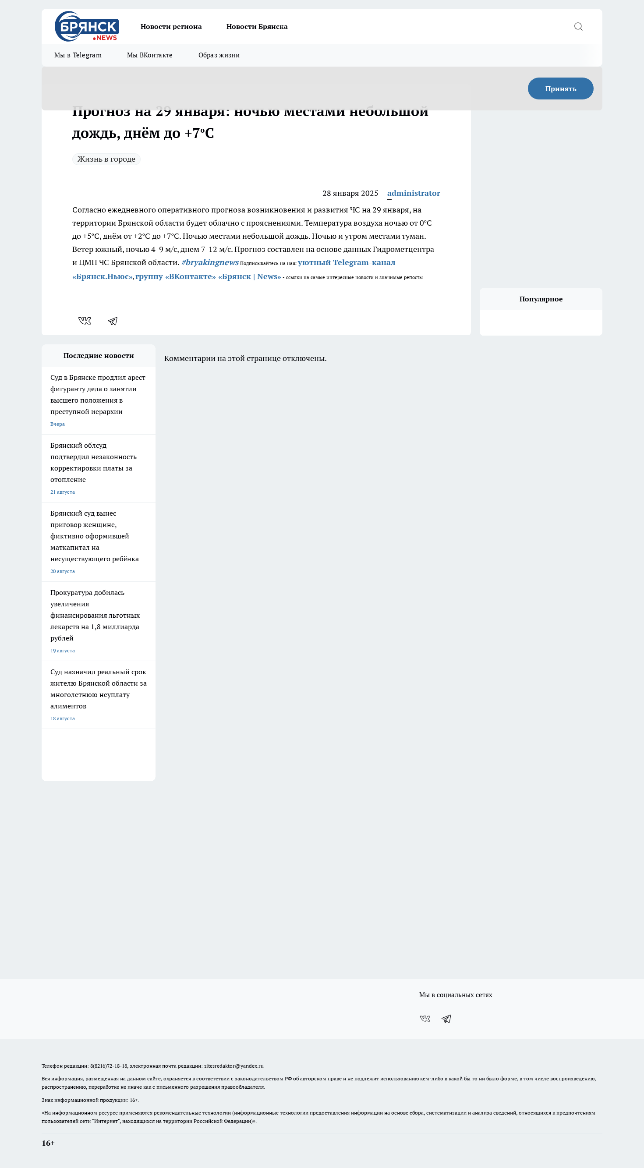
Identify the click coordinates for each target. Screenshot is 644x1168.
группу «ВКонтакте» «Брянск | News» (208, 276)
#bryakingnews (209, 262)
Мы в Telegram (78, 55)
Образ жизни (219, 55)
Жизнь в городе (106, 159)
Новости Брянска (257, 26)
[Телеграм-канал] (447, 1018)
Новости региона (171, 26)
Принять (561, 88)
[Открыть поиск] (578, 26)
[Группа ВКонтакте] (425, 1018)
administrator (413, 193)
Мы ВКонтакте (150, 55)
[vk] (85, 321)
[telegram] (115, 321)
